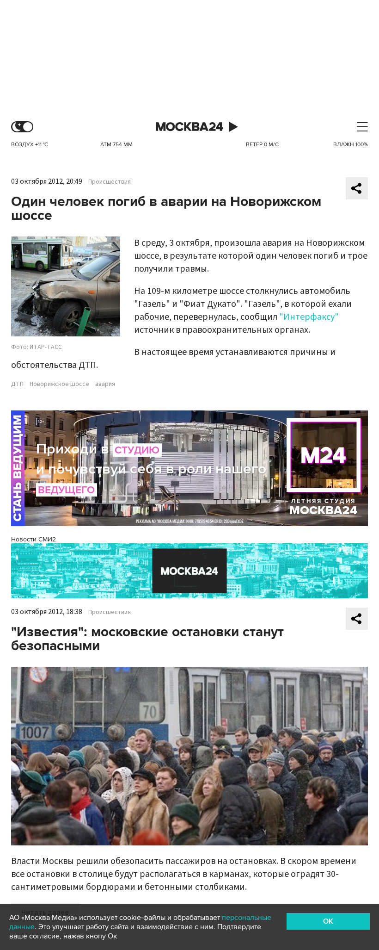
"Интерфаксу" (309, 316)
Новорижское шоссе (59, 384)
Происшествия (109, 181)
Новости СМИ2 (33, 539)
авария (105, 384)
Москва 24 (189, 127)
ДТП (17, 384)
